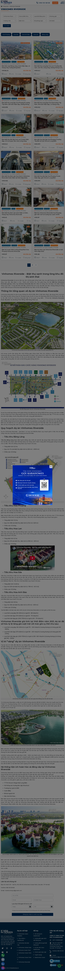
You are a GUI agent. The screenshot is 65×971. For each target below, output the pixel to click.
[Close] (50, 466)
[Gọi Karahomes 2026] (32, 485)
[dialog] (32, 485)
